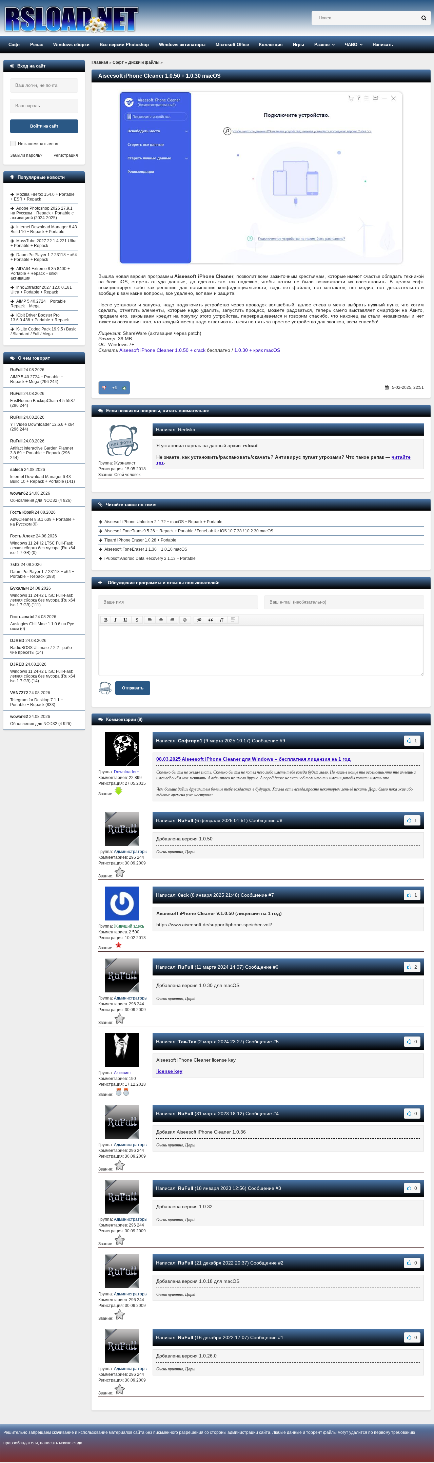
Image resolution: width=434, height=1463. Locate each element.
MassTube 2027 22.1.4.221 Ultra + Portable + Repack (44, 243)
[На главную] (88, 18)
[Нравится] (124, 388)
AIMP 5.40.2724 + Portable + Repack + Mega (40, 303)
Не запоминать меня (38, 143)
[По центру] (161, 620)
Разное (322, 44)
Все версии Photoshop (124, 44)
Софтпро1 (190, 740)
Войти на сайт (44, 126)
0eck (183, 895)
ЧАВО (351, 44)
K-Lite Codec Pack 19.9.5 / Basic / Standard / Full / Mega (43, 331)
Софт (14, 44)
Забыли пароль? (26, 155)
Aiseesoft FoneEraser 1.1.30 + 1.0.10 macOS (145, 549)
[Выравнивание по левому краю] (150, 620)
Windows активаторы (182, 44)
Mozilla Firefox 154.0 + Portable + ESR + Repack (43, 197)
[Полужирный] (105, 620)
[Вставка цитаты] (210, 620)
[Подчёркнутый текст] (126, 620)
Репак (36, 44)
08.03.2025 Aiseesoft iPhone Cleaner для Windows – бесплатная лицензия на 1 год (253, 759)
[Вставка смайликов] (185, 620)
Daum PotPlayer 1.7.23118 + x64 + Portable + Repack (44, 257)
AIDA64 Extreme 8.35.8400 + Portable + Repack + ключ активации (40, 273)
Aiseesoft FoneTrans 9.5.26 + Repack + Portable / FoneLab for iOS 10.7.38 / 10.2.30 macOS (188, 531)
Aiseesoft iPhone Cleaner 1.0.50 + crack (162, 350)
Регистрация (66, 155)
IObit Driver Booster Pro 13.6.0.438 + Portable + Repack (40, 317)
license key (169, 1071)
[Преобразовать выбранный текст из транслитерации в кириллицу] (222, 620)
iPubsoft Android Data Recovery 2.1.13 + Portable (150, 558)
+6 (114, 388)
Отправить (132, 688)
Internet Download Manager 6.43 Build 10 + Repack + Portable (44, 229)
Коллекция (271, 44)
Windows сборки (71, 44)
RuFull (185, 820)
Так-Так (187, 1041)
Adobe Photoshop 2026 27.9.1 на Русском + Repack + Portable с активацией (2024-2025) (42, 213)
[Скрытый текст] (199, 620)
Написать (383, 44)
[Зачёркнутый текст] (137, 620)
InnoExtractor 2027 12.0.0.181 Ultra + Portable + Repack (41, 289)
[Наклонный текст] (115, 620)
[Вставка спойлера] (233, 620)
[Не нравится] (104, 388)
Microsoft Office (232, 44)
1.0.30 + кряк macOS (257, 350)
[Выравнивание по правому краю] (172, 620)
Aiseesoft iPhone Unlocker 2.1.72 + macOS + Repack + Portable (163, 521)
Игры (298, 44)
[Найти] (424, 18)
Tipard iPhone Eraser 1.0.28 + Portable (140, 540)
